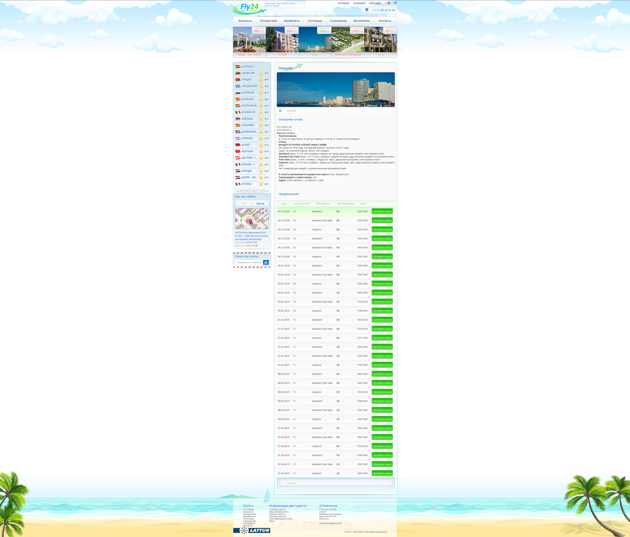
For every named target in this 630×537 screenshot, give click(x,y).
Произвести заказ (382, 211)
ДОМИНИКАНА (250, 131)
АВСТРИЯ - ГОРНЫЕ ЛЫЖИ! (250, 158)
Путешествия (268, 20)
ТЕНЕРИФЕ (248, 125)
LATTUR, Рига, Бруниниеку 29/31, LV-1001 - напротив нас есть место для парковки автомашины (251, 236)
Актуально (245, 20)
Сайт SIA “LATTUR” (328, 509)
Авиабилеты (292, 20)
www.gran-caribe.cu (286, 133)
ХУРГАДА (247, 171)
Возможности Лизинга (330, 514)
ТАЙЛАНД (247, 119)
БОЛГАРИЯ (248, 92)
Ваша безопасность (279, 511)
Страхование (338, 20)
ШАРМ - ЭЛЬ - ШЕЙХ (250, 177)
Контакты (385, 20)
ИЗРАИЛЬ (247, 138)
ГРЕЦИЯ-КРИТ (250, 86)
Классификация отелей (280, 518)
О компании (359, 2)
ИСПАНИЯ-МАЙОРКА (250, 105)
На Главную (343, 2)
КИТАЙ (245, 145)
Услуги (322, 511)
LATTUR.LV (248, 66)
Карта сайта (375, 2)
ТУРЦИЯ (246, 79)
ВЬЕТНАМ (247, 151)
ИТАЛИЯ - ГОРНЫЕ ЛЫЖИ (250, 164)
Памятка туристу (277, 509)
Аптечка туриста (277, 514)
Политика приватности (330, 523)
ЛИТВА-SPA (248, 73)
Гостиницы (315, 20)
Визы (271, 521)
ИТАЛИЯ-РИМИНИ (250, 112)
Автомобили (362, 20)
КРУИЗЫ (247, 184)
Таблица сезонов (277, 516)
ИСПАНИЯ (247, 99)
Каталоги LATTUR (327, 516)
